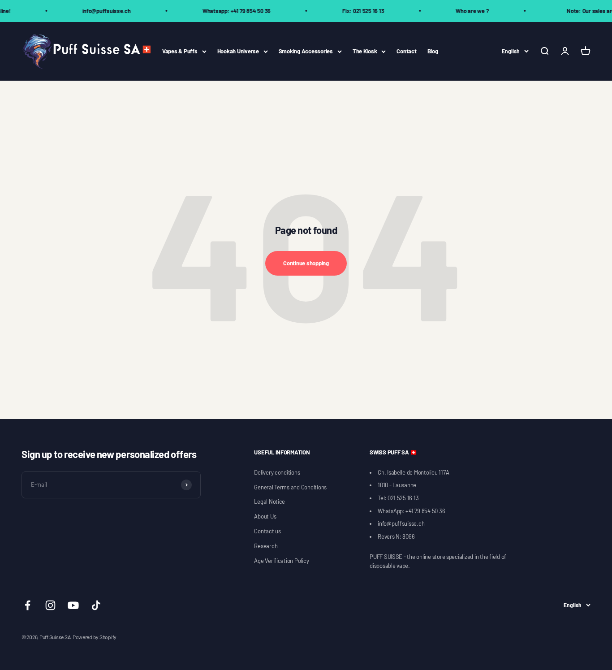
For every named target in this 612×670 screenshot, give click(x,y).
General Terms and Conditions (290, 487)
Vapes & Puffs (180, 51)
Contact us (267, 531)
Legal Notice (269, 501)
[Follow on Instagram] (50, 605)
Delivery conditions (277, 472)
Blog (432, 51)
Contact (406, 51)
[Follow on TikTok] (96, 605)
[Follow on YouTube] (73, 605)
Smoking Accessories (306, 51)
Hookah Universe (238, 51)
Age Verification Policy (281, 560)
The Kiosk (365, 51)
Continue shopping (306, 263)
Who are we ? (463, 10)
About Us (265, 516)
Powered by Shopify (94, 637)
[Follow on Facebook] (28, 605)
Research (265, 545)
